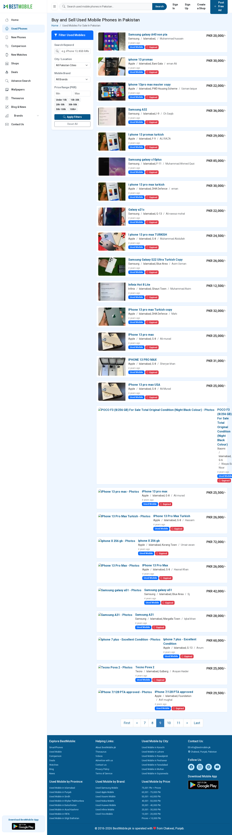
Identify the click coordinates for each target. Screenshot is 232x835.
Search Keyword (64, 44)
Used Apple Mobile (105, 792)
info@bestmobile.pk (200, 747)
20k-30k (60, 104)
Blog (51, 769)
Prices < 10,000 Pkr (151, 818)
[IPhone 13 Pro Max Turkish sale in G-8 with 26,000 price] (124, 516)
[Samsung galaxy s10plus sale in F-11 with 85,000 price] (111, 166)
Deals (52, 760)
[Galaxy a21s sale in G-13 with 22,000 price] (111, 216)
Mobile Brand (62, 73)
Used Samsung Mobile (107, 788)
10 (169, 723)
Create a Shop (201, 6)
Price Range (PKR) (65, 87)
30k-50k (73, 104)
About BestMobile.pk (106, 747)
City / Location (63, 59)
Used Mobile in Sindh (59, 796)
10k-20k (75, 100)
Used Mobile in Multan (153, 769)
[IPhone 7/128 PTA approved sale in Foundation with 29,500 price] (125, 692)
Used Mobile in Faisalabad (155, 765)
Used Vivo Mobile (104, 814)
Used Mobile (55, 752)
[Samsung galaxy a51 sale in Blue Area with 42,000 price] (119, 590)
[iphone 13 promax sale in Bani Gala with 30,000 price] (111, 66)
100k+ (73, 109)
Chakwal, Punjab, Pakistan (203, 752)
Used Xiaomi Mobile (105, 796)
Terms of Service (104, 773)
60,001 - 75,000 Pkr (151, 792)
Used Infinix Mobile (105, 809)
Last (197, 723)
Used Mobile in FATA (59, 814)
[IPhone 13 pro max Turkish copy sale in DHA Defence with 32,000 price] (111, 316)
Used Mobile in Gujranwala (155, 773)
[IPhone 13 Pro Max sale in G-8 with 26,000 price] (118, 565)
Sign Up (187, 6)
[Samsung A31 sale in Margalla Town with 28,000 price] (115, 614)
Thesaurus (101, 752)
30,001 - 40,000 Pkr (151, 805)
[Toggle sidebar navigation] (54, 6)
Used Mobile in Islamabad (62, 788)
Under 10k (61, 100)
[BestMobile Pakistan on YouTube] (217, 767)
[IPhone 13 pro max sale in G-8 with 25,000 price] (111, 341)
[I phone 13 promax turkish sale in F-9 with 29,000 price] (111, 141)
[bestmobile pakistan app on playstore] (209, 784)
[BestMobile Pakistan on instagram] (200, 767)
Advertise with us (104, 760)
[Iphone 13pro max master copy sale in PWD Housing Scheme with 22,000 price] (111, 91)
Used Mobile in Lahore (153, 752)
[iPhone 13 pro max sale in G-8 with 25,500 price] (118, 491)
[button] (23, 116)
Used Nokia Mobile (105, 801)
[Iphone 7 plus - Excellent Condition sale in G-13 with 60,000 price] (129, 639)
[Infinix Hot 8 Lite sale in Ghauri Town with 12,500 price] (111, 291)
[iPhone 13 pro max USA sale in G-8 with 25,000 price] (111, 391)
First (127, 723)
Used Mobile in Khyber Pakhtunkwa (66, 801)
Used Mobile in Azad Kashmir (64, 809)
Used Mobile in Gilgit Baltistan (64, 818)
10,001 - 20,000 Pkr (151, 814)
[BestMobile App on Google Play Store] (23, 826)
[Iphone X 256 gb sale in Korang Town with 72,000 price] (116, 540)
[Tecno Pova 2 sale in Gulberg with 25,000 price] (115, 667)
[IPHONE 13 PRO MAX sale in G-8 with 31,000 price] (111, 366)
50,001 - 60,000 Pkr (151, 796)
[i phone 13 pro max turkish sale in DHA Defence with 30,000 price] (111, 191)
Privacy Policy (102, 769)
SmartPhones (56, 747)
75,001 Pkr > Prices (151, 788)
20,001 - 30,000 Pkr (151, 809)
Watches (53, 765)
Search (159, 6)
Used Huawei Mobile (106, 805)
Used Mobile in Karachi (153, 747)
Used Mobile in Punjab (60, 792)
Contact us (101, 765)
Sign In (175, 6)
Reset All (72, 124)
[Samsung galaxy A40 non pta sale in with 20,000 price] (111, 41)
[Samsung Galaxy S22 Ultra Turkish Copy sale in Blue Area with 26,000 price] (111, 266)
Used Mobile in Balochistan (63, 805)
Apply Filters (74, 116)
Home (54, 25)
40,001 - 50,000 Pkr (151, 801)
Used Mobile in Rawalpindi (155, 756)
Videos (99, 756)
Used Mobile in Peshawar (154, 760)
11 (178, 723)
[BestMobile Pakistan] (18, 6)
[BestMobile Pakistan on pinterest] (208, 767)
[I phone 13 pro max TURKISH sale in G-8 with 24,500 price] (111, 241)
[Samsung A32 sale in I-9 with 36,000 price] (111, 116)
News (52, 773)
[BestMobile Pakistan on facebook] (191, 767)
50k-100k (61, 109)
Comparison (55, 756)
